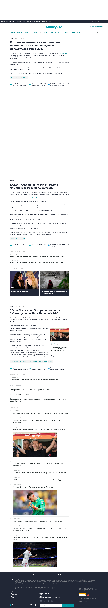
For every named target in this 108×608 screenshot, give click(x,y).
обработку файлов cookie (80, 583)
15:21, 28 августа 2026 (20, 306)
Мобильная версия (6, 21)
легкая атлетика (15, 77)
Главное (12, 32)
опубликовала (63, 53)
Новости (65, 32)
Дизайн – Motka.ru (83, 601)
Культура (47, 32)
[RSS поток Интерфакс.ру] (49, 601)
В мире (26, 32)
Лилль (17, 139)
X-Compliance (14, 594)
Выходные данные (83, 600)
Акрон (12, 238)
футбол (45, 139)
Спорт (40, 32)
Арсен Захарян (43, 361)
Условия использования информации (87, 598)
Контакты (13, 574)
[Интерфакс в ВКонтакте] (47, 601)
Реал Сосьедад (33, 361)
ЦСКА (17, 238)
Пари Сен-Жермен (25, 139)
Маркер (12, 597)
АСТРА (12, 599)
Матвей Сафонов (36, 139)
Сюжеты (72, 32)
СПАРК (12, 593)
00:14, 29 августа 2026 (20, 98)
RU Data (41, 596)
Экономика (33, 32)
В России (19, 32)
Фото (78, 32)
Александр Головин (16, 361)
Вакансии (40, 574)
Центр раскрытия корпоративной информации (49, 597)
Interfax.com (26, 21)
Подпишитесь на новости (25, 605)
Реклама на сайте (50, 574)
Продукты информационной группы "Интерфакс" (34, 588)
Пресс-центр (32, 574)
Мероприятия (60, 574)
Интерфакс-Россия (35, 21)
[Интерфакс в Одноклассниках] (52, 601)
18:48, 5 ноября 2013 (19, 38)
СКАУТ (12, 596)
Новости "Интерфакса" (44, 593)
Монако (25, 361)
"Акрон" (34, 198)
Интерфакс (54, 26)
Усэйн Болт (24, 77)
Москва (53, 32)
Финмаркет (44, 21)
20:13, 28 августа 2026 (20, 181)
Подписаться (68, 605)
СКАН (40, 594)
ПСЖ (12, 139)
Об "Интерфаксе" (16, 21)
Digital (60, 32)
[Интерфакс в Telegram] (42, 601)
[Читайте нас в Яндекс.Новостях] (40, 601)
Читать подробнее (59, 349)
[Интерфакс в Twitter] (45, 601)
